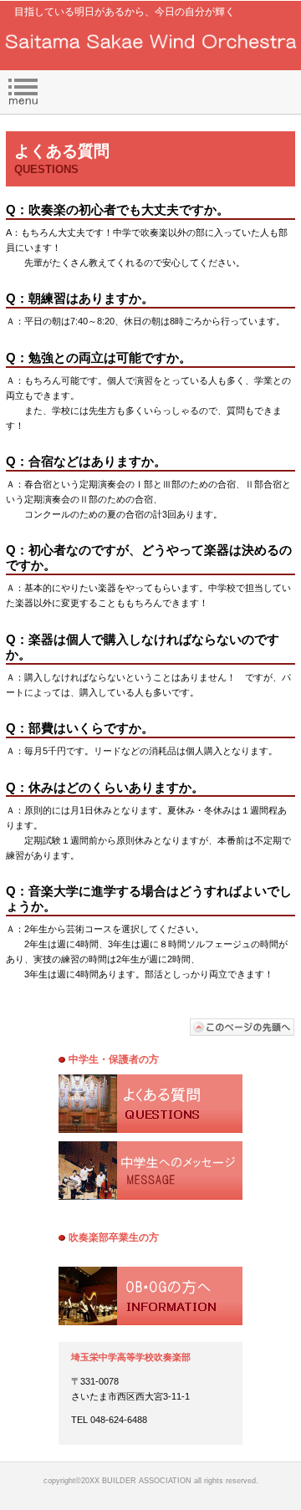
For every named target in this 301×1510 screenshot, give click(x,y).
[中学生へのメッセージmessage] (150, 1170)
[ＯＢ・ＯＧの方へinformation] (150, 1296)
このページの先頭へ (242, 1027)
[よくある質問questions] (150, 1103)
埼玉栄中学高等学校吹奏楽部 (150, 43)
